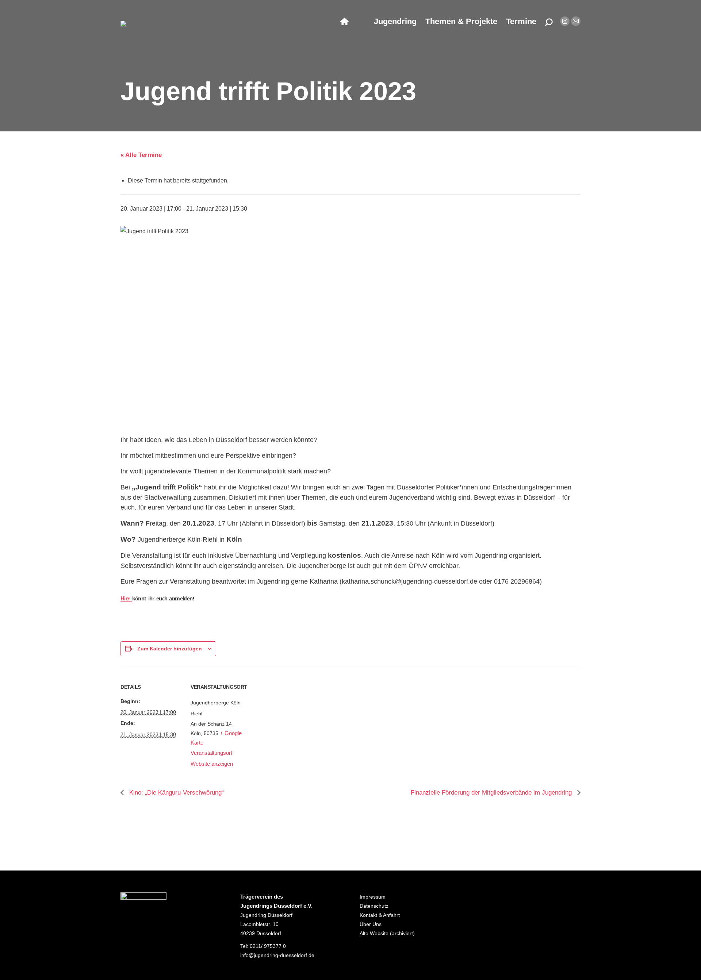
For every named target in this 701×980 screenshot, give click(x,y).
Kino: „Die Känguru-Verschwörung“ (175, 792)
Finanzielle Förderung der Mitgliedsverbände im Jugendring (492, 792)
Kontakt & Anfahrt (380, 915)
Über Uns (371, 924)
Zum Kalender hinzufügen (169, 649)
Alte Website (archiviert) (387, 933)
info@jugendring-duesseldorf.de (277, 955)
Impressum (373, 897)
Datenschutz (374, 906)
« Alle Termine (141, 154)
